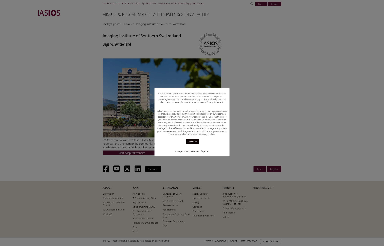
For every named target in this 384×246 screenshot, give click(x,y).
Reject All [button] (205, 151)
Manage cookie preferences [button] (187, 151)
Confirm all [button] (192, 141)
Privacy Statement (215, 102)
